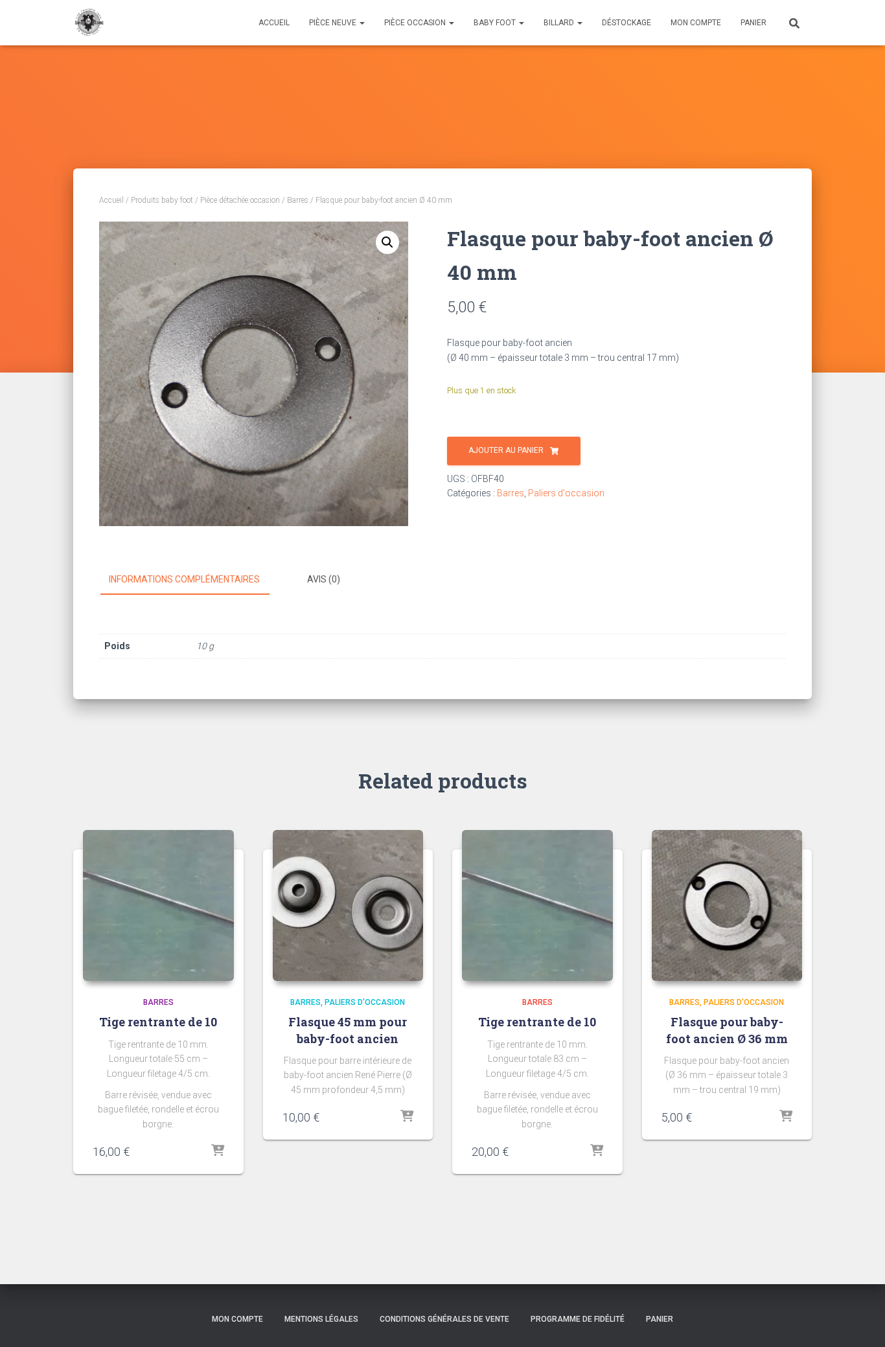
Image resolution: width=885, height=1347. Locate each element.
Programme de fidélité (578, 1319)
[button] (387, 242)
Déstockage (626, 22)
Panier (753, 22)
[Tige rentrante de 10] (158, 905)
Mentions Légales (321, 1319)
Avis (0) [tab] (323, 579)
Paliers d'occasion (566, 493)
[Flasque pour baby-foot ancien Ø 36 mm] (727, 905)
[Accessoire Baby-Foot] (88, 22)
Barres (297, 200)
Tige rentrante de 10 (158, 1022)
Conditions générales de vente (444, 1319)
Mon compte (696, 22)
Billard (560, 22)
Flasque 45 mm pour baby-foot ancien (347, 1030)
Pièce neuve (333, 22)
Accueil (274, 22)
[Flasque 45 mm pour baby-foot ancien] (348, 905)
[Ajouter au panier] (217, 1151)
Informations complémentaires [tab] (184, 579)
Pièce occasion (416, 22)
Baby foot (496, 22)
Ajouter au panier (506, 450)
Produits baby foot (162, 200)
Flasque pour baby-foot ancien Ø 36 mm (727, 1030)
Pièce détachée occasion (240, 200)
